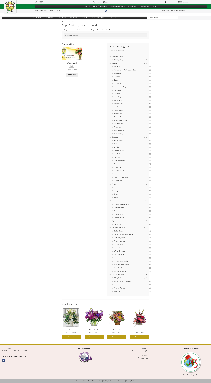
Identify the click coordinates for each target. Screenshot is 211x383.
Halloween (117, 90)
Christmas (117, 77)
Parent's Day (118, 113)
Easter (116, 80)
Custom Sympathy (120, 238)
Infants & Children (120, 251)
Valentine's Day (119, 130)
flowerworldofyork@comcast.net (144, 351)
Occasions (115, 137)
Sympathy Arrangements (122, 264)
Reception (117, 291)
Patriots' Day (118, 117)
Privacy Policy (130, 381)
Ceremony (117, 285)
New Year (117, 107)
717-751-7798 (40, 2)
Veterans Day (118, 134)
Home (66, 22)
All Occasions (118, 140)
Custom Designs (119, 207)
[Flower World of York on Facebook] (106, 11)
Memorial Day (118, 100)
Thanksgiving (118, 127)
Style (113, 221)
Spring (116, 191)
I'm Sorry (117, 157)
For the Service (119, 248)
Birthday (116, 147)
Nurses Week (118, 110)
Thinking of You (119, 170)
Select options (71, 337)
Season (114, 184)
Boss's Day (117, 73)
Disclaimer (121, 381)
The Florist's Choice (118, 275)
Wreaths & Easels (120, 271)
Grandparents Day (120, 87)
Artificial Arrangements (121, 204)
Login (106, 2)
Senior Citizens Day (120, 120)
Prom (115, 164)
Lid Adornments (119, 254)
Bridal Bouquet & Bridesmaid (123, 281)
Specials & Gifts (117, 201)
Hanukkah (117, 93)
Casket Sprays (118, 231)
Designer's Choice (117, 56)
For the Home (118, 244)
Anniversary (117, 144)
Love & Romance (119, 160)
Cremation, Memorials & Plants (124, 234)
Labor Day (117, 97)
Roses (116, 211)
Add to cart (72, 74)
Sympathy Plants (119, 268)
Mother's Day (118, 103)
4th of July (117, 67)
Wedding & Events (118, 278)
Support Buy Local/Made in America (173, 10)
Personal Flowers (119, 288)
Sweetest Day (118, 124)
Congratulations (119, 150)
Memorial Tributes (120, 258)
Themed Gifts (118, 214)
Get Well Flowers (119, 154)
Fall (115, 187)
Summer (116, 194)
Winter (116, 197)
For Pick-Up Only (117, 60)
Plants (114, 174)
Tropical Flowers (119, 217)
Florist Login (97, 2)
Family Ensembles (120, 241)
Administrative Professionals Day (125, 70)
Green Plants (118, 181)
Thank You (117, 167)
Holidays (114, 63)
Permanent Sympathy (121, 261)
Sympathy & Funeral (118, 228)
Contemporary (118, 224)
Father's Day (118, 83)
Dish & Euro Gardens (121, 177)
